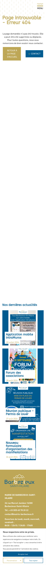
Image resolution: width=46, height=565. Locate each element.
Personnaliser (12, 560)
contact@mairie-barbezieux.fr (19, 514)
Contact (35, 53)
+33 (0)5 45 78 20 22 (18, 510)
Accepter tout (23, 554)
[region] (23, 546)
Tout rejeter (33, 560)
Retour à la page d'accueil (12, 53)
